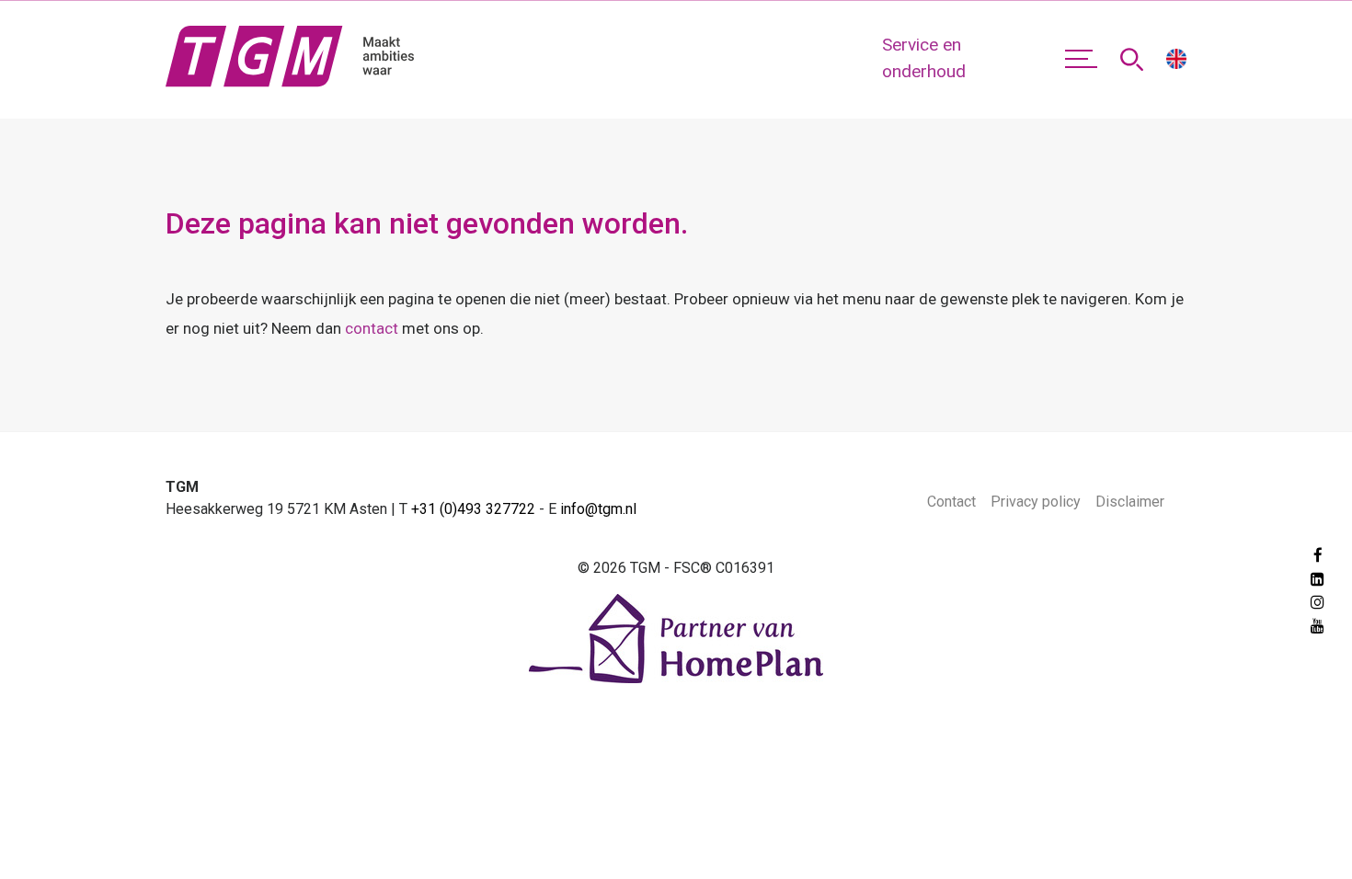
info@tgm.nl (598, 509)
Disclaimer (1129, 501)
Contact (951, 501)
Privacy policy (1036, 501)
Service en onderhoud (924, 58)
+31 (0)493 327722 (473, 509)
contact (371, 328)
